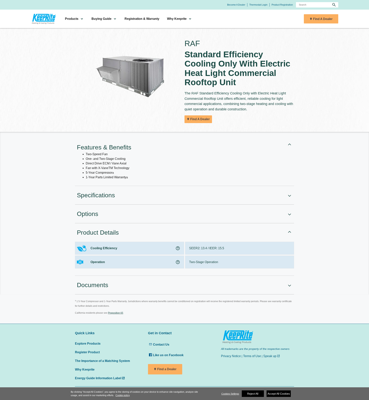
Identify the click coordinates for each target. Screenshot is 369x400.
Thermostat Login (258, 4)
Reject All (252, 393)
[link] (43, 19)
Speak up (269, 356)
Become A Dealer (236, 4)
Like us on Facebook (168, 355)
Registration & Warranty (142, 18)
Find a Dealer (166, 369)
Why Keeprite (85, 369)
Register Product (87, 352)
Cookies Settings (230, 393)
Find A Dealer (322, 19)
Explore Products (88, 343)
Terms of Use (252, 356)
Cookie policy (123, 395)
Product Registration (282, 4)
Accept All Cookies (279, 393)
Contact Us (161, 344)
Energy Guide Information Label (98, 378)
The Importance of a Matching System (102, 360)
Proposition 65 (115, 313)
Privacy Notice (231, 356)
